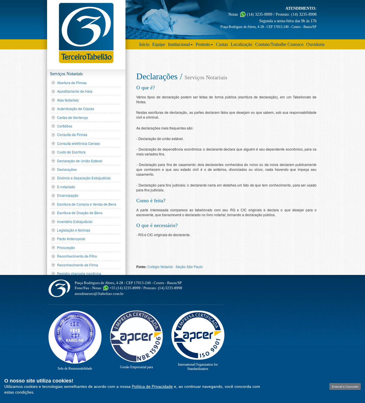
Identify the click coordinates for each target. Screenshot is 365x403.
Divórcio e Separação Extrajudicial (84, 177)
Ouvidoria (315, 44)
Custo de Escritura (71, 151)
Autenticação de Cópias (75, 108)
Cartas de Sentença (72, 117)
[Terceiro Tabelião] (86, 33)
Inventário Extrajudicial (74, 221)
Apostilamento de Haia (74, 91)
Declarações (67, 169)
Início (144, 44)
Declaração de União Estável (79, 160)
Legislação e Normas (73, 230)
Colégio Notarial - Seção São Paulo (175, 266)
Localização (241, 44)
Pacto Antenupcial (71, 238)
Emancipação (67, 195)
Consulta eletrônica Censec (78, 143)
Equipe (158, 44)
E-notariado (66, 186)
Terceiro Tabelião (59, 288)
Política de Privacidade (152, 386)
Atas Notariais (68, 100)
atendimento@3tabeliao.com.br (99, 293)
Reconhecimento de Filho (77, 256)
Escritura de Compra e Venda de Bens (86, 204)
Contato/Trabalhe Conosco (279, 44)
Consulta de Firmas (72, 134)
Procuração (66, 247)
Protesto (203, 44)
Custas (222, 44)
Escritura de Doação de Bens (79, 212)
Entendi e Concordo (345, 386)
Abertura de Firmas (72, 82)
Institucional (179, 44)
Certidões (64, 125)
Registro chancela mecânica (79, 273)
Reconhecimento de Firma (77, 264)
